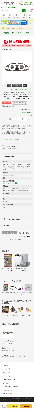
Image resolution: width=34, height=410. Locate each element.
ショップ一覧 (6, 369)
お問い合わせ (6, 372)
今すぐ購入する (26, 406)
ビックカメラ (8, 49)
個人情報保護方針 (7, 393)
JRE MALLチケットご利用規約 (10, 386)
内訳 (31, 115)
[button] (28, 264)
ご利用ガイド (6, 365)
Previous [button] (6, 66)
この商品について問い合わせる (21, 89)
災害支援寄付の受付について (13, 28)
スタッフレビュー (25, 233)
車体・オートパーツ (17, 33)
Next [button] (28, 66)
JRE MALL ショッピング (5, 32)
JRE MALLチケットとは (9, 379)
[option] (17, 66)
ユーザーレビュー (9, 233)
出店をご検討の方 (7, 390)
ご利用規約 (5, 383)
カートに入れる (12, 406)
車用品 (28, 33)
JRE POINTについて (8, 376)
